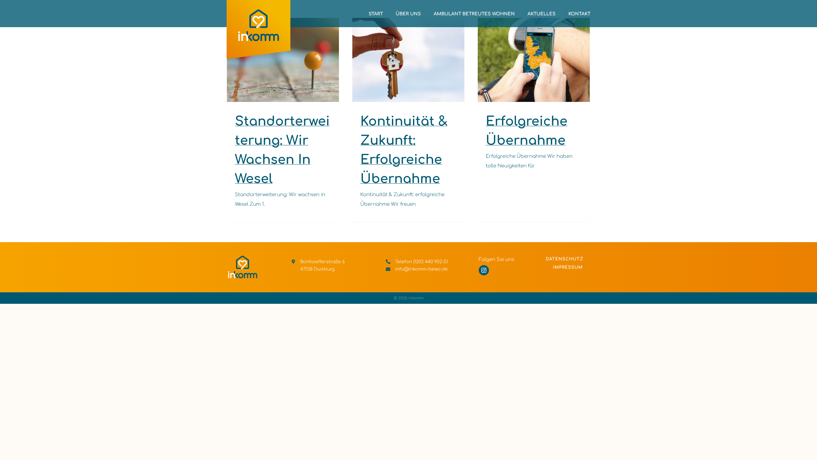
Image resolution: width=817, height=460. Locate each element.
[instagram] (484, 270)
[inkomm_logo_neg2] (243, 257)
